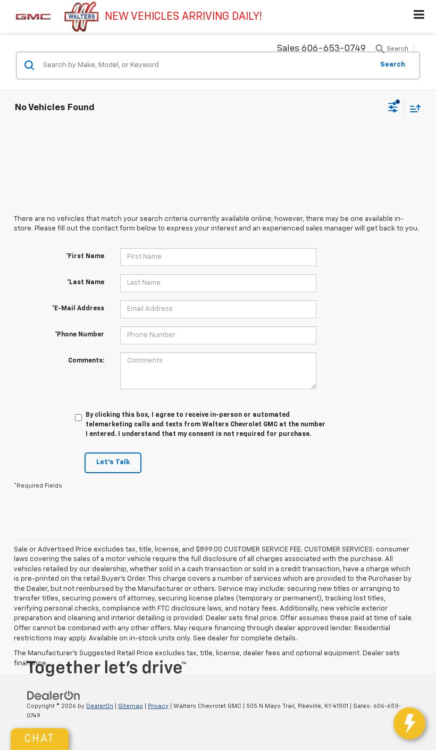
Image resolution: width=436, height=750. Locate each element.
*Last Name (85, 282)
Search (392, 64)
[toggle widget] (409, 723)
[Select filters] (393, 108)
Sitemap (130, 706)
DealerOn (99, 706)
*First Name (85, 256)
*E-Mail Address (78, 309)
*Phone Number (79, 335)
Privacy (158, 706)
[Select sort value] (412, 108)
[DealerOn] (54, 695)
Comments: (86, 361)
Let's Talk (113, 462)
